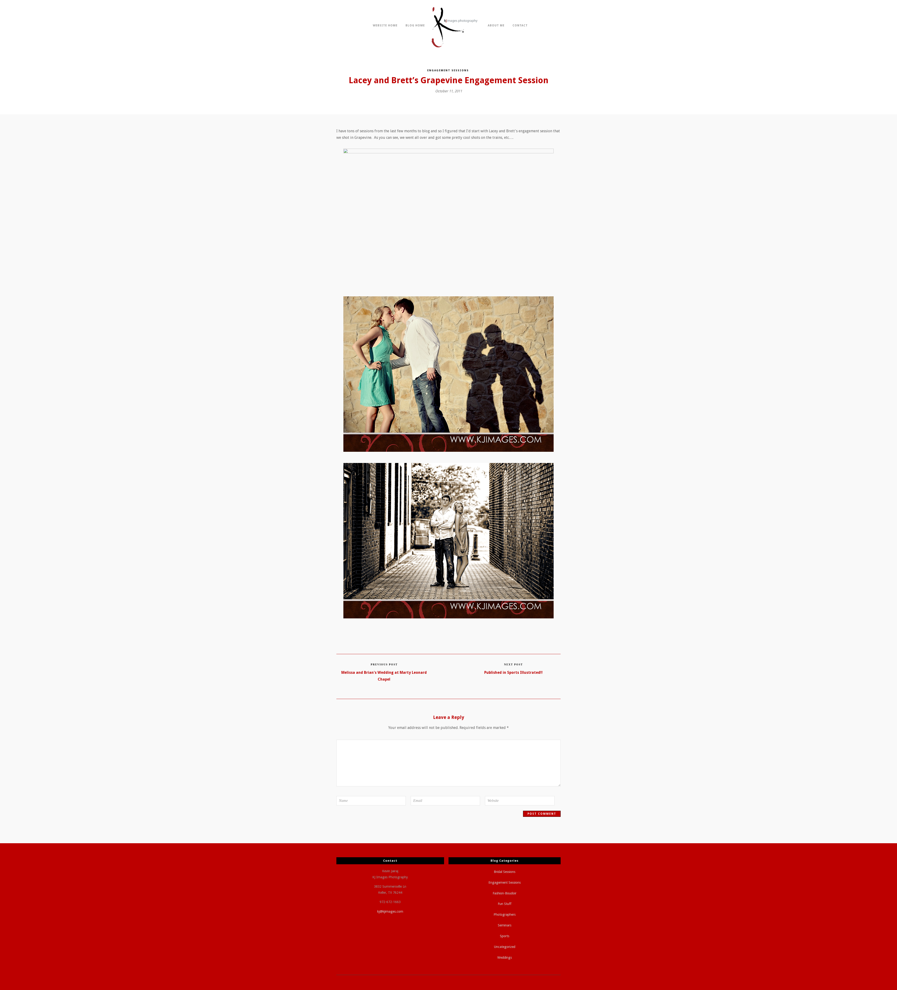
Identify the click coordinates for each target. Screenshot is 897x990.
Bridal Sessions (504, 872)
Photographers (505, 914)
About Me (496, 25)
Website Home (385, 25)
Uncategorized (504, 947)
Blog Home (415, 25)
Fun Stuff (504, 904)
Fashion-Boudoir (504, 893)
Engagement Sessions (448, 70)
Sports (504, 936)
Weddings (504, 957)
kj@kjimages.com (390, 911)
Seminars (504, 925)
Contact (520, 25)
